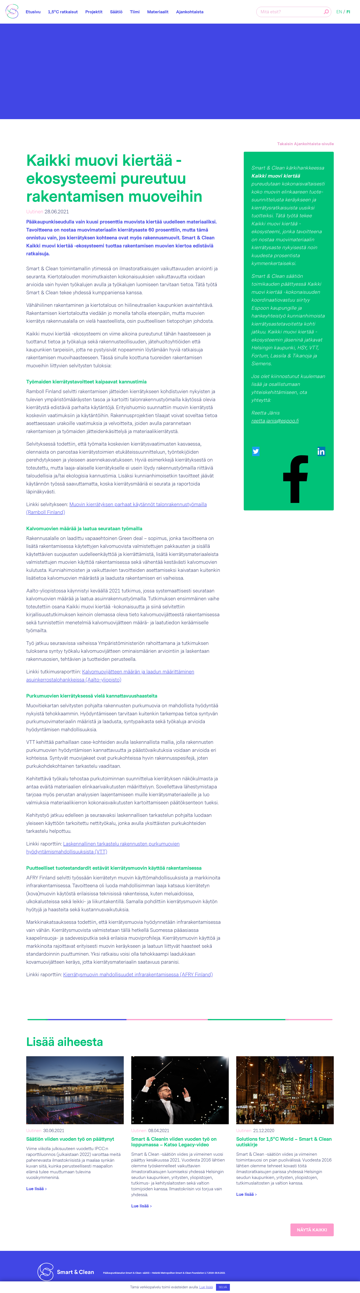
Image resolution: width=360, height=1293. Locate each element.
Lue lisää (206, 1287)
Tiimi (135, 11)
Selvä (223, 1287)
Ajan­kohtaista (189, 11)
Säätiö (116, 11)
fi (348, 11)
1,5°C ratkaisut (63, 11)
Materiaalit (158, 11)
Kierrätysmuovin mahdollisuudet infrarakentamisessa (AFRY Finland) (138, 974)
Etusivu (33, 11)
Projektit (94, 11)
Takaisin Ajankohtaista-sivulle (305, 144)
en (339, 11)
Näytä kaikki (312, 1229)
